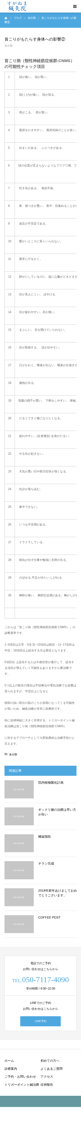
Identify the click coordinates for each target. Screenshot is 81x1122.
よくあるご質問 (51, 1068)
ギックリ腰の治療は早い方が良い (57, 812)
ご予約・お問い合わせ (20, 1076)
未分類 (8, 45)
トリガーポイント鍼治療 (21, 1084)
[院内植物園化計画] (19, 789)
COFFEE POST (49, 917)
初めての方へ (49, 1060)
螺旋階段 (44, 836)
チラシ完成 (46, 863)
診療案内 (10, 1068)
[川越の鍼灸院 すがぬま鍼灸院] (17, 6)
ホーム (9, 1060)
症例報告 (46, 1084)
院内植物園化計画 (50, 782)
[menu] (74, 6)
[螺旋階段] (19, 843)
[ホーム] (6, 18)
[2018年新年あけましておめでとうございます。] (19, 897)
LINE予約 (40, 1021)
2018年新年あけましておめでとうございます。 (57, 893)
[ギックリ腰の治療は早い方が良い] (19, 816)
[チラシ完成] (19, 870)
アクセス (46, 1076)
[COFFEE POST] (19, 924)
